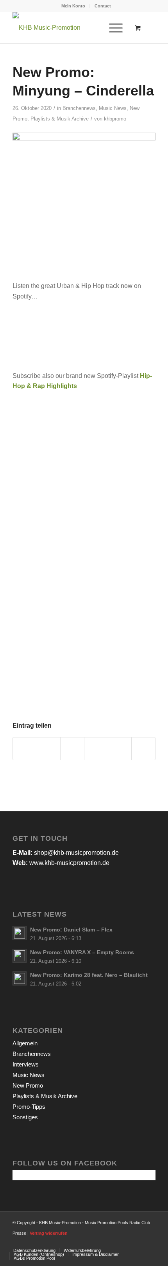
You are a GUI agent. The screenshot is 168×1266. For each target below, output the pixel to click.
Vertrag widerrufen (49, 1233)
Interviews (26, 1064)
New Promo (28, 1085)
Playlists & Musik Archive (59, 119)
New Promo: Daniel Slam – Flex (71, 930)
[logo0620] (70, 27)
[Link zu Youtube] (138, 1242)
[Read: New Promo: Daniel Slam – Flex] (20, 933)
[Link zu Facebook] (114, 1242)
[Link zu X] (126, 1242)
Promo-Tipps (29, 1106)
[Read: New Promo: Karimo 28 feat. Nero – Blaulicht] (20, 978)
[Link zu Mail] (149, 1242)
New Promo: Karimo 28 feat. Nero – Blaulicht (89, 975)
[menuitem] (73, 6)
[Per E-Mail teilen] (143, 748)
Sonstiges (25, 1117)
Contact (103, 6)
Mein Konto (73, 6)
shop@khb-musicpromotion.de (76, 852)
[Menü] (112, 27)
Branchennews (79, 108)
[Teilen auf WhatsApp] (72, 748)
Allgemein (25, 1043)
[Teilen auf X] (49, 748)
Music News (113, 108)
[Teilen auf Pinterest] (96, 748)
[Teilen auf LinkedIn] (120, 748)
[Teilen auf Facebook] (25, 748)
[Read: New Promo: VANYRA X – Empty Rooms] (20, 956)
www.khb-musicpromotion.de (69, 863)
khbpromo (115, 119)
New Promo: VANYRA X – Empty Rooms (82, 952)
